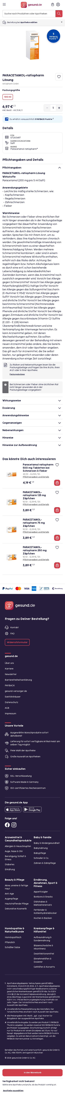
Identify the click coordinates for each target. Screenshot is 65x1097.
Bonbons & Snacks (43, 896)
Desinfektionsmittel (44, 953)
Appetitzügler (41, 891)
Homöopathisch (13, 937)
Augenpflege (11, 898)
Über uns (9, 663)
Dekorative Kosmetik (16, 908)
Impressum (10, 713)
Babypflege (40, 853)
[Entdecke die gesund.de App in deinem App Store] (13, 809)
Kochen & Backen (43, 918)
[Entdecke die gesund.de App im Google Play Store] (32, 809)
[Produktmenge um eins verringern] (47, 107)
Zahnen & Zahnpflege (45, 863)
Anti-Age (9, 893)
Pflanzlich (10, 942)
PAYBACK (10, 685)
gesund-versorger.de (16, 691)
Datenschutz (11, 702)
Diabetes (9, 864)
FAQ (12, 633)
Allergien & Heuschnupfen (18, 846)
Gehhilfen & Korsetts (44, 967)
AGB (7, 708)
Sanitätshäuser (13, 696)
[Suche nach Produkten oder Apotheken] (59, 13)
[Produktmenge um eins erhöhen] (59, 107)
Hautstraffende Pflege (17, 903)
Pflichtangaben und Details (36, 477)
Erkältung (10, 869)
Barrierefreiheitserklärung (18, 680)
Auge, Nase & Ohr (14, 851)
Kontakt (14, 627)
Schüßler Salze (12, 947)
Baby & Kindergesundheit (47, 843)
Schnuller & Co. (41, 858)
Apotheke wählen (28, 22)
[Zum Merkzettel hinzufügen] (59, 76)
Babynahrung (41, 848)
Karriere (9, 668)
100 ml (7, 97)
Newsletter (11, 674)
